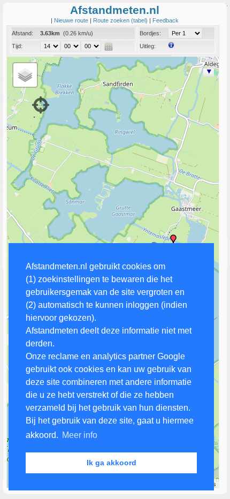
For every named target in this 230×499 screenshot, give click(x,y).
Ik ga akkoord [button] (111, 462)
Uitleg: (148, 46)
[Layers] (25, 75)
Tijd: (17, 46)
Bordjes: (150, 33)
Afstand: (22, 33)
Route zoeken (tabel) (121, 20)
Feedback (165, 20)
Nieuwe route (72, 20)
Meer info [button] (79, 435)
